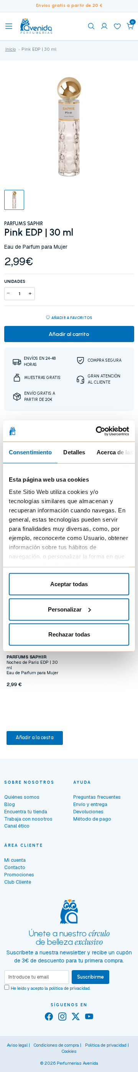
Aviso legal (17, 1045)
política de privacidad (69, 988)
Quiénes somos (21, 797)
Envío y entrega (90, 804)
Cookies (69, 1051)
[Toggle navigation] (8, 26)
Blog (9, 804)
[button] (130, 26)
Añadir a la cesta (34, 737)
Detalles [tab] (74, 452)
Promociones (19, 874)
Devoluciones (88, 811)
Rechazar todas (69, 634)
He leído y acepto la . (50, 988)
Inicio (10, 49)
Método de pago (92, 819)
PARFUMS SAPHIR (23, 223)
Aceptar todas (69, 584)
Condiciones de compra (56, 1045)
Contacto (14, 867)
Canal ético (17, 826)
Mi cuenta (15, 860)
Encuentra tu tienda (25, 811)
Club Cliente (17, 882)
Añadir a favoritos (71, 318)
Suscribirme (90, 977)
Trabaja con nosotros (28, 819)
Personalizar (65, 609)
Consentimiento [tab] (30, 452)
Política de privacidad (106, 1045)
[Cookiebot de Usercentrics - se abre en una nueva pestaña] (97, 431)
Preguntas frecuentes (97, 797)
